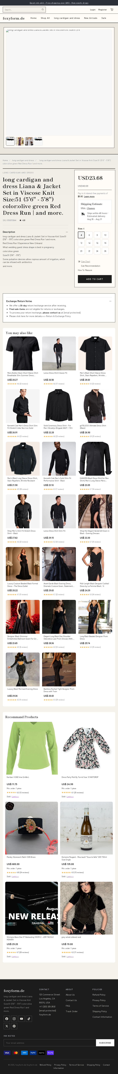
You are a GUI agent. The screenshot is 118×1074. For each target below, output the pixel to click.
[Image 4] (38, 141)
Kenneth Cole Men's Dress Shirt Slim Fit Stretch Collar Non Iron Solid (22, 426)
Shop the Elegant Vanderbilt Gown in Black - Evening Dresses (94, 532)
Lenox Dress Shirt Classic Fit (55, 373)
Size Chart (85, 261)
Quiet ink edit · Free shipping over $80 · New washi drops (59, 2)
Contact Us (71, 1000)
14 (89, 242)
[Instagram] (14, 1019)
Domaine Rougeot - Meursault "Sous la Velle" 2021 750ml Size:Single (84, 858)
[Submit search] (42, 9)
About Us (70, 994)
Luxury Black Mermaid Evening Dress (22, 689)
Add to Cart (94, 279)
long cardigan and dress (67, 17)
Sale (104, 17)
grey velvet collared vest (71, 937)
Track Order (72, 1011)
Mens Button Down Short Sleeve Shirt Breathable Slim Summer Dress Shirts (22, 374)
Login (93, 9)
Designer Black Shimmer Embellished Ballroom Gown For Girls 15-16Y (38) (22, 637)
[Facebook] (7, 1019)
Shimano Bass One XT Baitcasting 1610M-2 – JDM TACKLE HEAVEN (30, 938)
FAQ (68, 1005)
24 (97, 250)
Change (91, 208)
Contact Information (102, 1016)
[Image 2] (19, 141)
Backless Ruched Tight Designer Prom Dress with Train (59, 690)
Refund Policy (98, 994)
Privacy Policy (99, 1000)
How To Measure (85, 270)
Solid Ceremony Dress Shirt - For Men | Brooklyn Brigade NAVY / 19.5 (58, 426)
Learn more (89, 196)
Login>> (15, 796)
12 (81, 242)
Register (102, 9)
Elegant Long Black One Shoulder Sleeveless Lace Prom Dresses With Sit (58, 637)
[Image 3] (29, 141)
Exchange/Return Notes (19, 301)
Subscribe (105, 1042)
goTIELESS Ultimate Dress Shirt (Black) (93, 426)
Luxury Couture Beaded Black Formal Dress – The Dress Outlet (22, 584)
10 (105, 234)
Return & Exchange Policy (58, 316)
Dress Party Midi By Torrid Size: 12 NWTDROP (80, 777)
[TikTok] (29, 1019)
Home (34, 17)
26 (105, 250)
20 (81, 250)
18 (105, 242)
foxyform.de (14, 18)
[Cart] (111, 9)
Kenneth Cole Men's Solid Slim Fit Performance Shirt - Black (57, 479)
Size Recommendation (90, 265)
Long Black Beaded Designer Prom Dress (94, 637)
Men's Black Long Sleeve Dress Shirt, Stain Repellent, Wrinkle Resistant (22, 479)
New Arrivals (90, 17)
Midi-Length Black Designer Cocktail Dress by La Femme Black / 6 (94, 584)
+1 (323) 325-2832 (47, 1006)
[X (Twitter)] (7, 1026)
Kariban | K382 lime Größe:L (18, 777)
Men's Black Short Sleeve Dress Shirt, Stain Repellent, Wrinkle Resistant (93, 374)
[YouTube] (21, 1019)
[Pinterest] (14, 1026)
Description (9, 231)
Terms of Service (100, 1005)
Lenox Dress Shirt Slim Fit (54, 531)
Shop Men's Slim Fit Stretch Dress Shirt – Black (21, 532)
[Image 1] (10, 141)
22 (89, 250)
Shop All (45, 17)
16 (97, 242)
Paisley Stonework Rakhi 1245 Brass (21, 857)
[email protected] (72, 312)
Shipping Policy (99, 1011)
